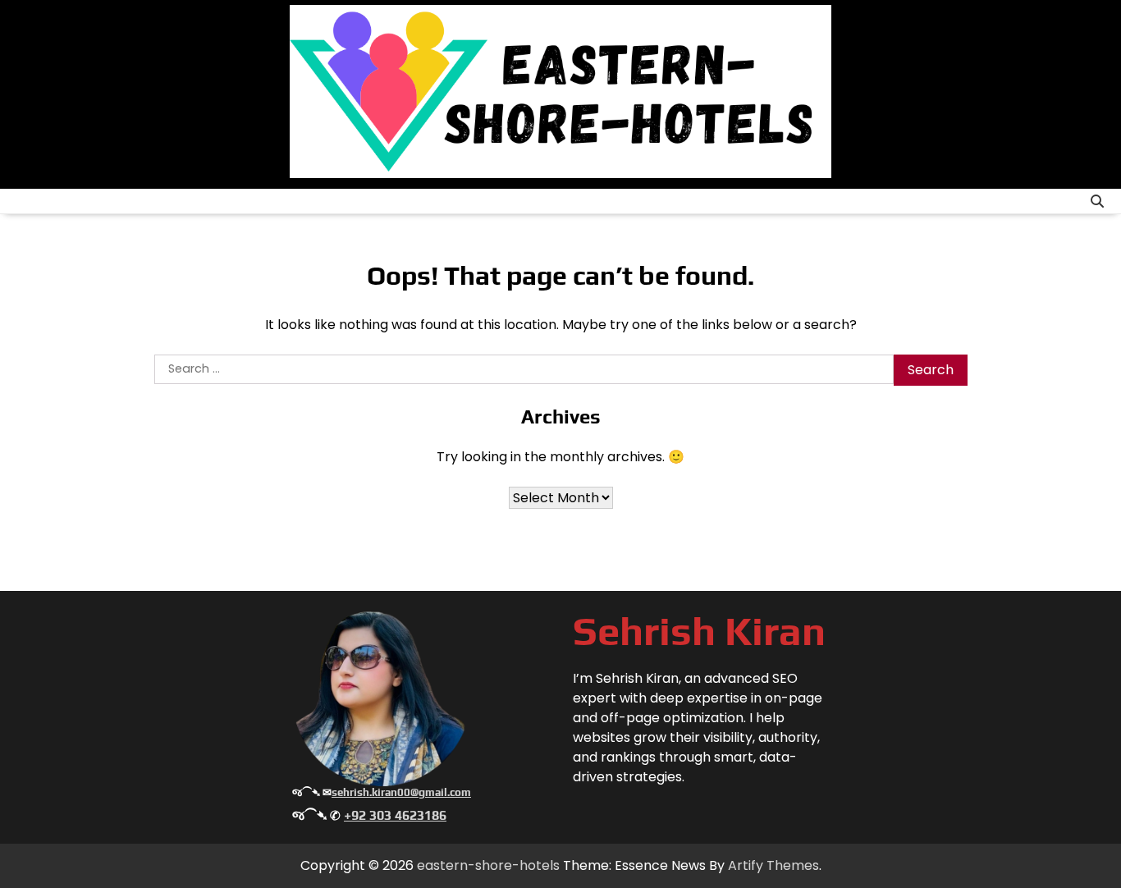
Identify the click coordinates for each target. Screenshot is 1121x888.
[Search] (1097, 201)
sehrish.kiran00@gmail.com (401, 792)
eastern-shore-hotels (488, 865)
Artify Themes (773, 865)
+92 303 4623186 (395, 815)
